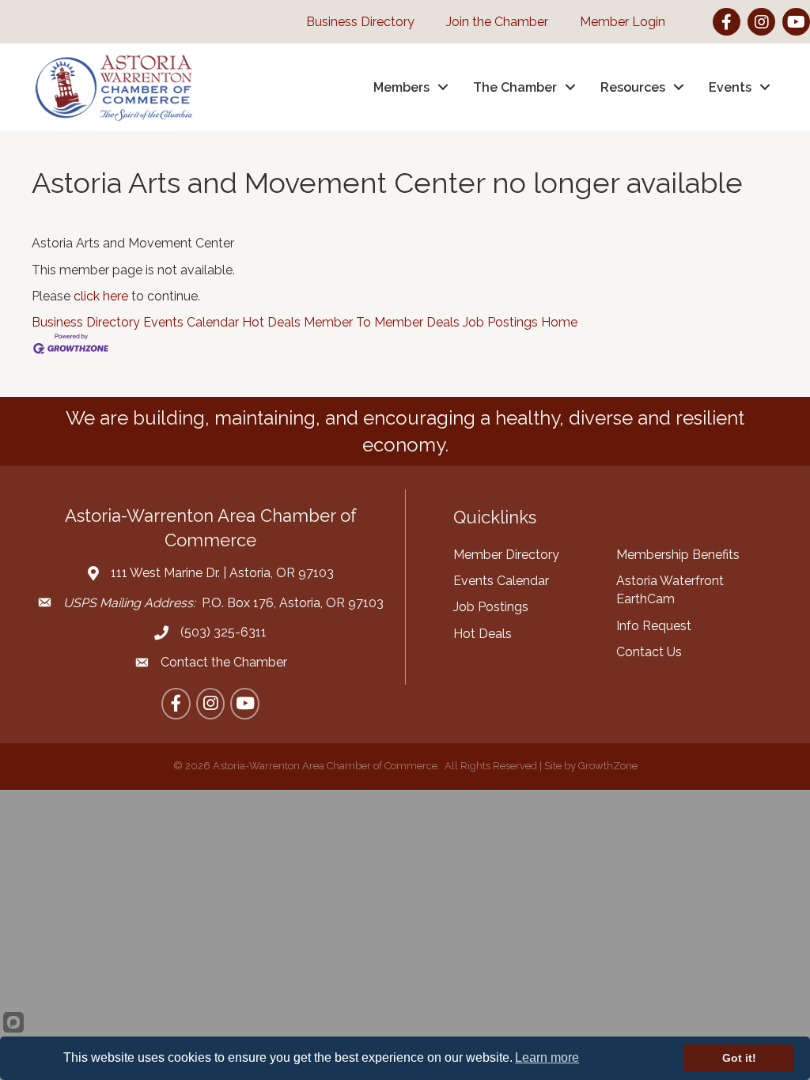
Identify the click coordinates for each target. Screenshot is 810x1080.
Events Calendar (191, 322)
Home (559, 322)
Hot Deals (271, 322)
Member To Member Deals (382, 322)
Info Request (653, 625)
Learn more (547, 1057)
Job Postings (500, 322)
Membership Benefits (678, 554)
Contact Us (649, 651)
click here (101, 296)
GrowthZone (608, 766)
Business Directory (86, 322)
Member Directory (506, 554)
